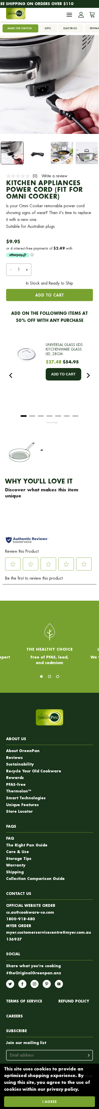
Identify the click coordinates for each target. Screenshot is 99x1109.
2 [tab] (49, 676)
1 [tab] (41, 676)
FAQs (11, 826)
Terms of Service (24, 1001)
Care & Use (17, 852)
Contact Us (18, 893)
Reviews (14, 757)
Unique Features (22, 805)
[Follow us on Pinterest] (47, 984)
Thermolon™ (18, 791)
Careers (14, 1016)
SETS (48, 28)
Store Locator (19, 811)
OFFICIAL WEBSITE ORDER (30, 905)
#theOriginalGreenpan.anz (33, 973)
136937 (14, 939)
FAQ (10, 838)
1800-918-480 (20, 919)
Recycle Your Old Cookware (33, 771)
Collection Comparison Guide (35, 878)
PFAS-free (16, 784)
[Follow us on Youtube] (59, 984)
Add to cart (49, 295)
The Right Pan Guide (26, 845)
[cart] (91, 15)
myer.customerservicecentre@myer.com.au (48, 932)
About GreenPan (23, 751)
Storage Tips (18, 858)
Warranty (15, 865)
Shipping (15, 872)
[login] (81, 15)
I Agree (49, 1101)
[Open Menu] (69, 15)
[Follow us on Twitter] (10, 984)
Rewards (15, 777)
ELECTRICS (70, 28)
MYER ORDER (18, 926)
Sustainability (20, 764)
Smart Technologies (26, 798)
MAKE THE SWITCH (20, 28)
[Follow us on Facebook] (22, 984)
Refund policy (73, 1001)
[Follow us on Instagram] (34, 984)
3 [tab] (57, 676)
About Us (16, 739)
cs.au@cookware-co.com (30, 912)
